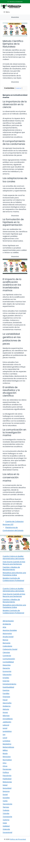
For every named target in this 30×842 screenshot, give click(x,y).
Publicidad (7, 779)
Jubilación (7, 722)
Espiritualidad (8, 687)
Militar (5, 750)
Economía (7, 671)
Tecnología (7, 804)
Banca (5, 640)
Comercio (7, 655)
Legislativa (7, 731)
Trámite (6, 813)
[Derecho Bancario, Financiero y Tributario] (11, 6)
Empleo (6, 677)
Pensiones (7, 769)
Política (6, 772)
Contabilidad (8, 662)
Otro (4, 763)
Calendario (7, 646)
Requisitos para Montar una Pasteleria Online (14, 573)
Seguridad (7, 788)
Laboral (6, 725)
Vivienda (6, 829)
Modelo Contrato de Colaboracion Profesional (13, 579)
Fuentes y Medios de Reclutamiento (11, 568)
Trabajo (6, 810)
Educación (7, 674)
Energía (6, 681)
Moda (5, 753)
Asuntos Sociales (10, 630)
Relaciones (7, 782)
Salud (5, 785)
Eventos (6, 690)
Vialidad (6, 826)
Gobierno (6, 706)
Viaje (5, 823)
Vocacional (7, 832)
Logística (6, 741)
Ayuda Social (8, 636)
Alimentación (8, 621)
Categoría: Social (10, 649)
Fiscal (5, 700)
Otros (5, 766)
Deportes (7, 665)
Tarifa (5, 801)
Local (5, 737)
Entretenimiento (9, 684)
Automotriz (7, 633)
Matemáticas (8, 747)
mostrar (18, 88)
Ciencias (6, 652)
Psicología (7, 775)
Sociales (6, 797)
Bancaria (6, 643)
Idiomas (6, 715)
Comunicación (9, 659)
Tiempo (6, 807)
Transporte (7, 816)
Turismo (6, 820)
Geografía (7, 703)
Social (5, 794)
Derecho (6, 668)
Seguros (6, 791)
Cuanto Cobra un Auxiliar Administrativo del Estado (13, 557)
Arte (4, 627)
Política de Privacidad (18, 839)
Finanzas (6, 696)
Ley (4, 734)
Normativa (7, 760)
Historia (6, 709)
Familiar (6, 693)
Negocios (7, 756)
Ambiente (7, 624)
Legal (5, 728)
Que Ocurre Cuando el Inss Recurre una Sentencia (14, 563)
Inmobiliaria (8, 719)
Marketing (7, 744)
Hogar (5, 712)
